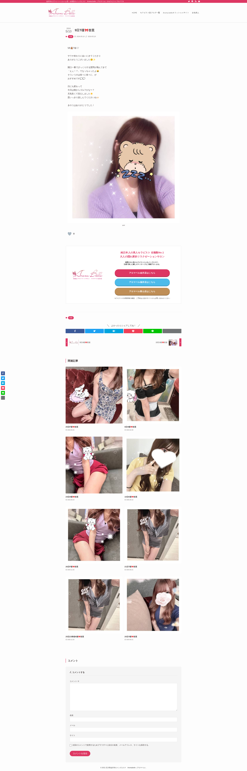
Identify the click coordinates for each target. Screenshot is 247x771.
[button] (75, 331)
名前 (71, 715)
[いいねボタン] (70, 234)
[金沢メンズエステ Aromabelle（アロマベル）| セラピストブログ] (61, 12)
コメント (74, 681)
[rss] (195, 1)
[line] (192, 1)
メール (72, 725)
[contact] (199, 1)
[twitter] (189, 1)
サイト (72, 735)
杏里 (70, 36)
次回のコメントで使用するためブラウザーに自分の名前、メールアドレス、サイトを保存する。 (111, 745)
